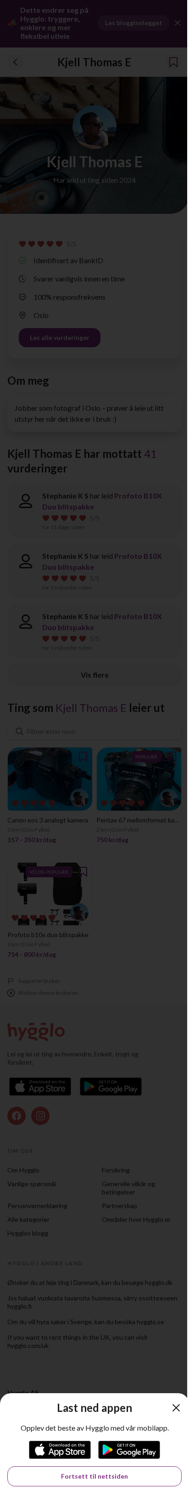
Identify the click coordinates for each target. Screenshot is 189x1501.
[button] (176, 1407)
